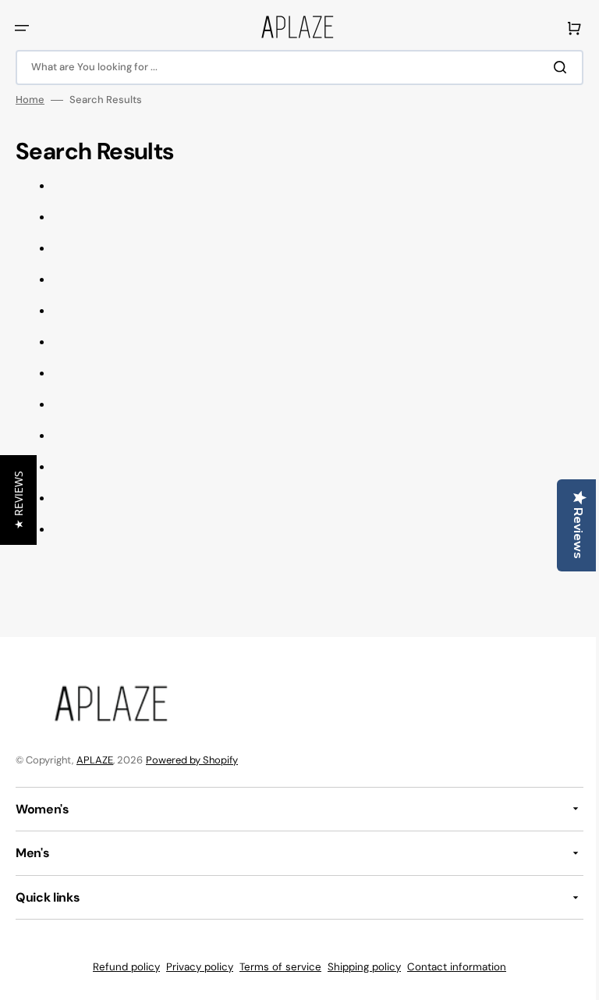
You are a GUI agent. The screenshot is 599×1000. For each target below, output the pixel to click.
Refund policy (120, 966)
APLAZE (94, 760)
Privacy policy (194, 966)
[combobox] (294, 67)
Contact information (451, 966)
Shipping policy (358, 966)
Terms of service (275, 966)
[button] (22, 28)
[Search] (551, 67)
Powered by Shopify (192, 760)
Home (30, 100)
